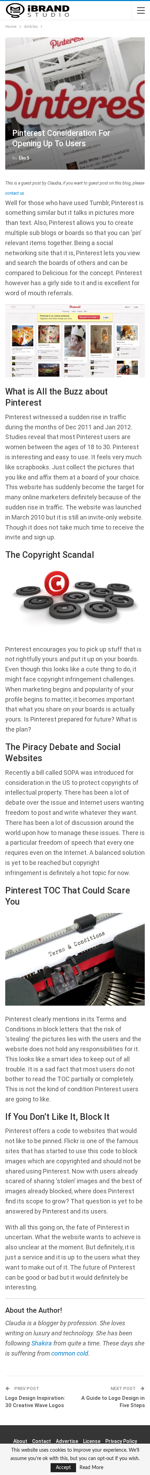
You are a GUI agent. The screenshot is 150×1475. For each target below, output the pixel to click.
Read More (91, 1467)
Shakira (41, 1343)
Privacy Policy (121, 1441)
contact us (14, 193)
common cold (69, 1353)
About (20, 1441)
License (91, 1441)
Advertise (67, 1441)
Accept (63, 1467)
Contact (41, 1441)
